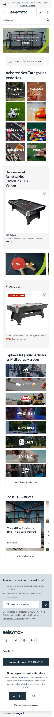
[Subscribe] (45, 604)
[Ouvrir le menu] (4, 12)
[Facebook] (6, 640)
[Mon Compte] (40, 12)
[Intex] (26, 456)
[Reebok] (26, 470)
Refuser (35, 696)
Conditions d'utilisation (13, 618)
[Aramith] (26, 384)
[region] (26, 40)
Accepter (17, 696)
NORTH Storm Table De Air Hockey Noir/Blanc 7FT (27, 337)
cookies (24, 677)
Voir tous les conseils (26, 556)
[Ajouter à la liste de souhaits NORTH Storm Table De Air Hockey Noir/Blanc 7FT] (44, 294)
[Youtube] (33, 640)
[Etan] (26, 442)
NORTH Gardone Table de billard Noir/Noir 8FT (25, 240)
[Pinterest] (24, 640)
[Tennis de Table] (26, 264)
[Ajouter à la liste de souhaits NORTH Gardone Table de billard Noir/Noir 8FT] (44, 193)
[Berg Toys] (26, 399)
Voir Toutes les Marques (26, 482)
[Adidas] (26, 370)
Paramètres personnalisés (26, 704)
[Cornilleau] (26, 427)
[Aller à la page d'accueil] (19, 12)
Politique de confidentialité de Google (20, 615)
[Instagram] (15, 640)
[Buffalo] (26, 413)
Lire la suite (12, 542)
